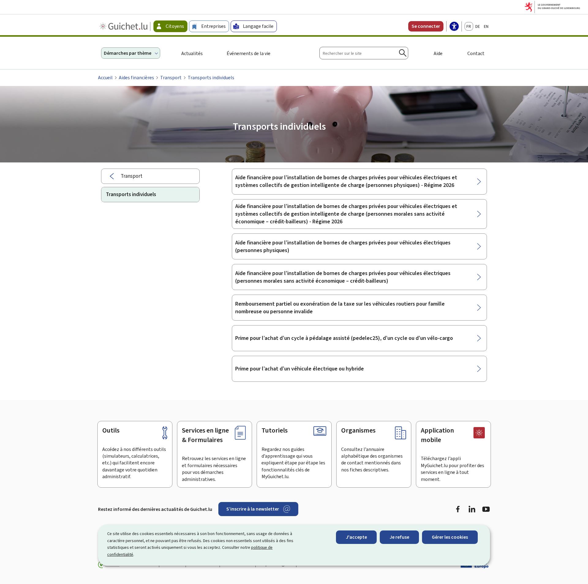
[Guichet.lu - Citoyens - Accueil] (124, 26)
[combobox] (363, 53)
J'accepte (356, 537)
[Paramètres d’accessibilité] (454, 27)
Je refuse (399, 537)
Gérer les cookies (450, 537)
